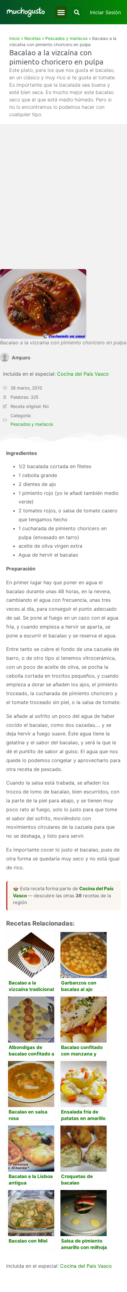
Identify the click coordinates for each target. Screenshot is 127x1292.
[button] (61, 12)
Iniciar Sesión (105, 12)
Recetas (32, 38)
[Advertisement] (63, 202)
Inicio (14, 38)
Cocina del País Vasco (83, 374)
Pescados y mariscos (66, 38)
